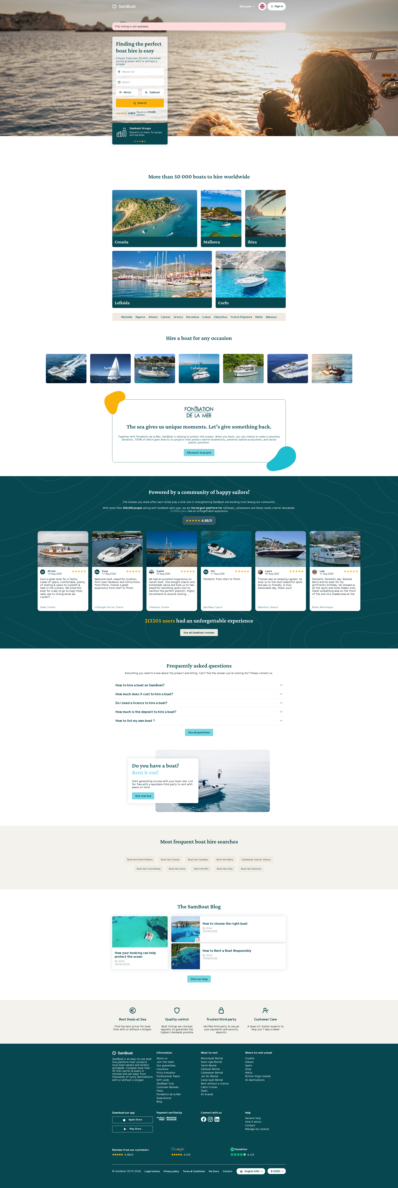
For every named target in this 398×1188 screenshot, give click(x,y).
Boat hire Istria (177, 868)
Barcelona (192, 317)
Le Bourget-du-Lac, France (109, 607)
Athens (153, 317)
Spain (248, 1065)
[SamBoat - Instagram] (210, 1119)
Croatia (249, 1058)
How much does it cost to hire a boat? (144, 694)
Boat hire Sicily (225, 868)
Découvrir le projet (199, 452)
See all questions (199, 732)
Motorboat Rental (212, 1058)
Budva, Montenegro (322, 607)
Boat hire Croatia (170, 859)
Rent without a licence (215, 1083)
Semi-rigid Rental (211, 1061)
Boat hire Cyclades (198, 859)
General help (253, 1118)
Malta (259, 317)
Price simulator (166, 1072)
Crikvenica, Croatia (159, 607)
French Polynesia (241, 317)
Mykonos (271, 317)
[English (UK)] (262, 6)
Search (141, 103)
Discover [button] (246, 6)
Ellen (122, 961)
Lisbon (206, 317)
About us (162, 1058)
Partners (214, 1171)
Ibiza (248, 1068)
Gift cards (163, 1079)
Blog (159, 1101)
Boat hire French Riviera (140, 859)
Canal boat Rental (212, 1079)
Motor (127, 92)
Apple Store (135, 1119)
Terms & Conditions (194, 1171)
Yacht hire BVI (201, 868)
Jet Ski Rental (209, 1076)
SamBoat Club (165, 1083)
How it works (253, 1121)
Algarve (140, 317)
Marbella (126, 317)
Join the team (165, 1061)
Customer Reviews (168, 1087)
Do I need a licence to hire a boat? (141, 702)
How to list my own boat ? (135, 720)
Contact (250, 1125)
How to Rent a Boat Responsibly (226, 950)
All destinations (255, 1079)
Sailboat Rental (210, 1068)
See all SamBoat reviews (199, 632)
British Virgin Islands (258, 1076)
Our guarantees (166, 1065)
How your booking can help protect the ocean (135, 954)
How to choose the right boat (225, 923)
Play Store (135, 1128)
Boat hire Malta (225, 859)
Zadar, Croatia (47, 607)
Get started (143, 796)
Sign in (278, 6)
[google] (178, 1149)
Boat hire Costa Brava (148, 868)
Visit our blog (199, 979)
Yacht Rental (209, 1065)
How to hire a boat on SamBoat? (140, 685)
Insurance (162, 1068)
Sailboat (154, 92)
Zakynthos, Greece (268, 607)
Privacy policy (171, 1171)
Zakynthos (220, 317)
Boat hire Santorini (251, 868)
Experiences (164, 1097)
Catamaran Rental (212, 1072)
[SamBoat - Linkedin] (217, 1119)
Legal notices (152, 1171)
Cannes (165, 317)
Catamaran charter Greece (256, 859)
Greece (178, 317)
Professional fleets (168, 1076)
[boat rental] (124, 6)
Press (160, 1090)
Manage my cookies (257, 1128)
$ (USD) (275, 1171)
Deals (204, 1090)
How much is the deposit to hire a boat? (145, 711)
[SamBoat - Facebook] (203, 1119)
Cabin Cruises (209, 1087)
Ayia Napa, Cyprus (212, 607)
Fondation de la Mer (169, 1094)
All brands (207, 1094)
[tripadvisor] (239, 1149)
